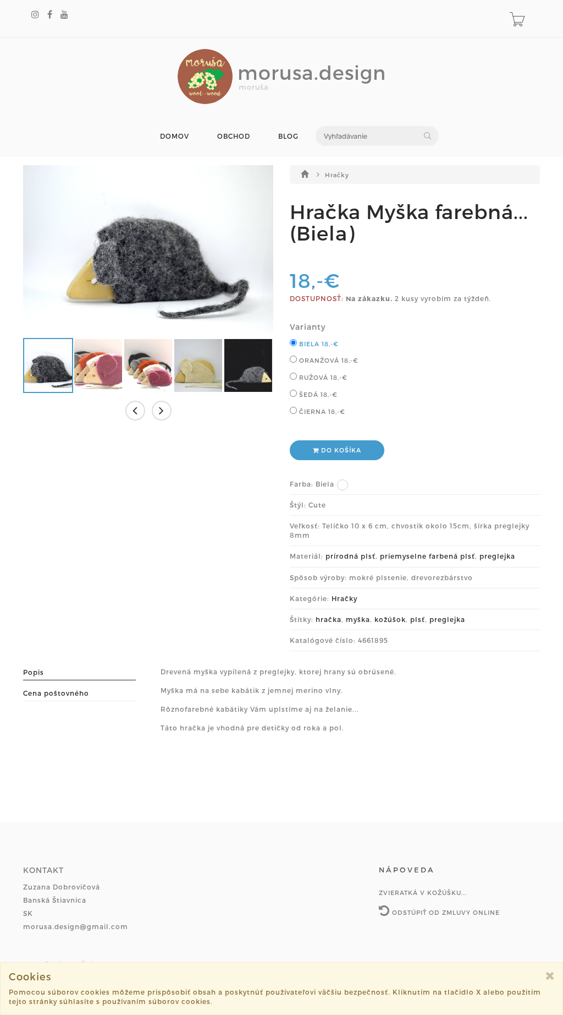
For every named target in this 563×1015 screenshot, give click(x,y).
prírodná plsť (350, 556)
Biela (318, 343)
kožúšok (390, 619)
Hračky (337, 174)
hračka (328, 619)
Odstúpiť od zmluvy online (445, 912)
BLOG (288, 136)
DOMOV (174, 136)
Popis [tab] (33, 672)
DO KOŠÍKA (340, 450)
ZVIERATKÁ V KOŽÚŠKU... (422, 892)
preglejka (497, 556)
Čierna (321, 411)
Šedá (317, 394)
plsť (417, 619)
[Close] (550, 975)
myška (358, 619)
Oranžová (327, 360)
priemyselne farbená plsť (427, 556)
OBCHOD (233, 136)
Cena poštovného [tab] (56, 693)
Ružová (322, 377)
